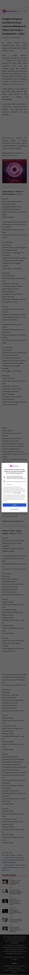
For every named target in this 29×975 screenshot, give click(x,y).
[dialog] (14, 487)
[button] (14, 485)
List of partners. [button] (17, 492)
